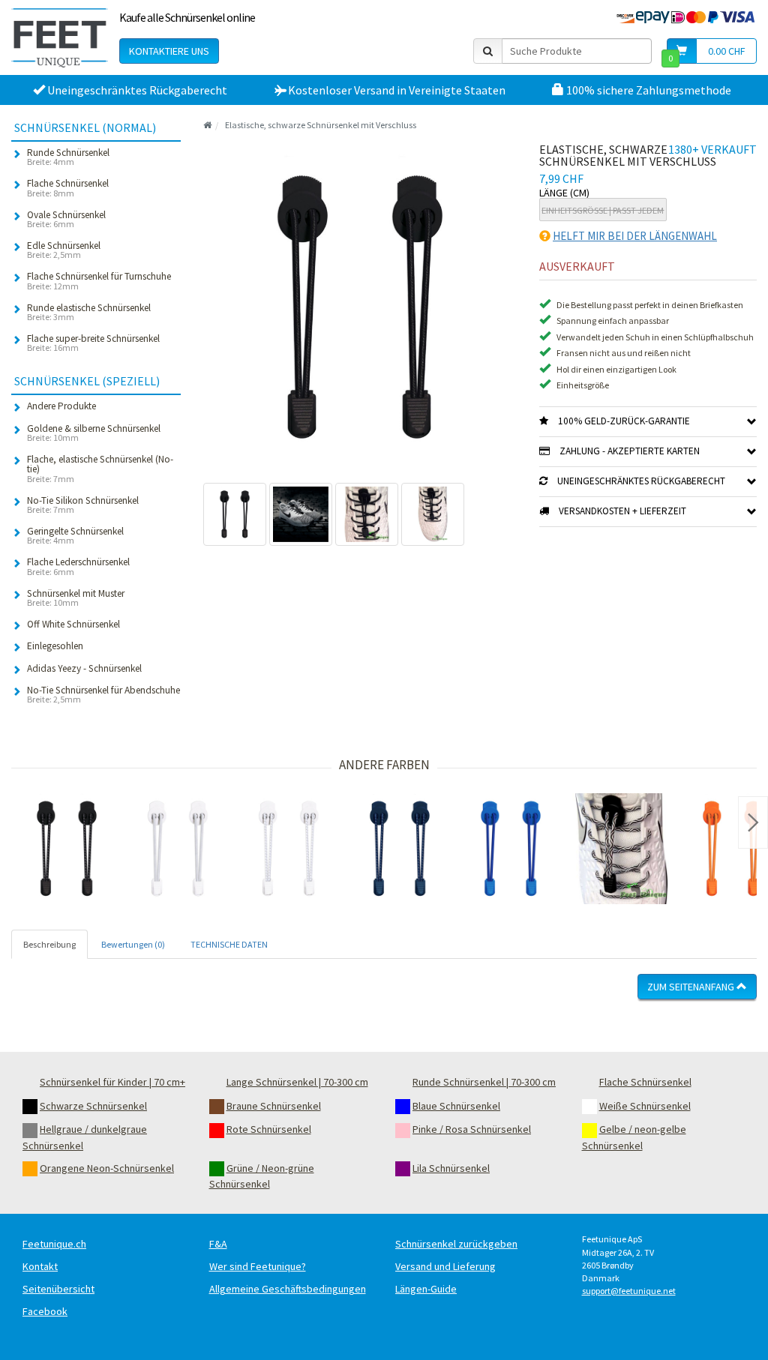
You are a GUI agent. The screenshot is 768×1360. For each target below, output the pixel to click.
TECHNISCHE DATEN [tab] (229, 944)
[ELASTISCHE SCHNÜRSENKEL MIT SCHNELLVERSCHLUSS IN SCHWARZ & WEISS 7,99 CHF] (621, 848)
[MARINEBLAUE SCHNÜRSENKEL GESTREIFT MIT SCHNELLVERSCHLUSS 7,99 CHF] (399, 848)
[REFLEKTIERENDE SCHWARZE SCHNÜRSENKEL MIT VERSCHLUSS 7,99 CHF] (66, 848)
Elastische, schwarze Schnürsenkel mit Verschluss (320, 124)
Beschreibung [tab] (49, 944)
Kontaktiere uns (169, 51)
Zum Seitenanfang (691, 986)
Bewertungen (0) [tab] (133, 944)
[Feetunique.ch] (59, 37)
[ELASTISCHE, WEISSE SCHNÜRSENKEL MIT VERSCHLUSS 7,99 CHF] (177, 848)
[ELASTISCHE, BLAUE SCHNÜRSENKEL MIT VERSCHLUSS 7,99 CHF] (510, 848)
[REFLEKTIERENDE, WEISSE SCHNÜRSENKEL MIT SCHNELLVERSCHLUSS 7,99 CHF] (288, 848)
